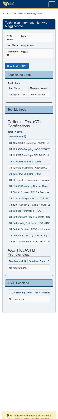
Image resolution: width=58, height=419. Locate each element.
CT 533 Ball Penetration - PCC (25, 210)
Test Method (16, 136)
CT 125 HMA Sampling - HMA (25, 173)
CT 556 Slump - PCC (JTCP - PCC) (28, 235)
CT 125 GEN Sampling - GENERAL (28, 167)
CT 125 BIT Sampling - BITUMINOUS (29, 155)
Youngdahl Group (18, 94)
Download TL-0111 (17, 66)
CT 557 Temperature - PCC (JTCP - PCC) (31, 241)
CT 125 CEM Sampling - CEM (25, 161)
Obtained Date (37, 261)
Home (5, 13)
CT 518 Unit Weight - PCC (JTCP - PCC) (30, 198)
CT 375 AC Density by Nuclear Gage (28, 186)
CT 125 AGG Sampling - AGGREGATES (30, 149)
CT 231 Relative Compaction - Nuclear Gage (32, 180)
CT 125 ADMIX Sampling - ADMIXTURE (30, 142)
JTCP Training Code (20, 292)
